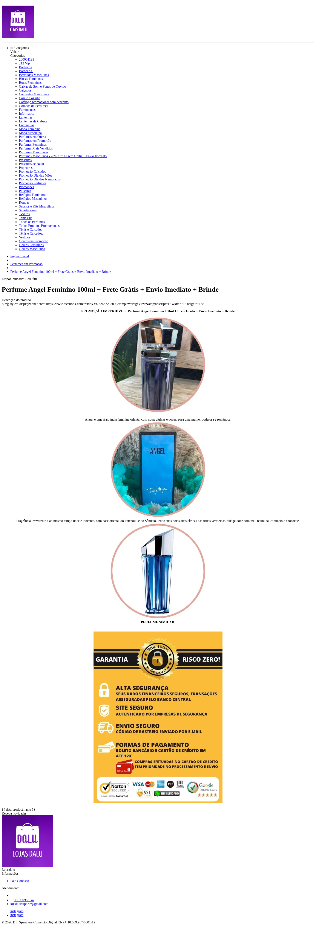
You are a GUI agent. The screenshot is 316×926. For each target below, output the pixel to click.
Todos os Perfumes (32, 222)
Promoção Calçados (32, 171)
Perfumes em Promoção (35, 140)
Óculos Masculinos (32, 249)
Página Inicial (19, 256)
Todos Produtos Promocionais (39, 225)
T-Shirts (24, 214)
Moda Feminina (29, 129)
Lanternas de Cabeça (33, 121)
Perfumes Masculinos (33, 152)
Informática (26, 113)
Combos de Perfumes (33, 106)
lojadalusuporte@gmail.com (29, 904)
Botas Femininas (30, 82)
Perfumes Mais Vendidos (36, 148)
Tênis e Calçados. (31, 233)
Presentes (25, 160)
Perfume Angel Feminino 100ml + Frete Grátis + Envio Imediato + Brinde (60, 271)
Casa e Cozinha (29, 98)
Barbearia (25, 67)
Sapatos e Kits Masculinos (37, 206)
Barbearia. (26, 71)
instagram (16, 911)
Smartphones (28, 210)
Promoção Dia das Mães (35, 175)
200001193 (26, 59)
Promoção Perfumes (32, 183)
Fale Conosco (19, 881)
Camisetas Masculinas (34, 94)
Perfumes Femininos (33, 144)
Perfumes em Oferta (32, 137)
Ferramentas (27, 109)
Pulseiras (25, 191)
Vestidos (24, 237)
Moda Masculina (30, 133)
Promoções (26, 187)
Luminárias (26, 125)
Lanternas (25, 117)
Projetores (25, 167)
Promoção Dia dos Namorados (40, 179)
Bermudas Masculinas (34, 75)
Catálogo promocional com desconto (44, 102)
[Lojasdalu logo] (18, 36)
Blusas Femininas (31, 79)
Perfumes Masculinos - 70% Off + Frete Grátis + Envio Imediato (63, 156)
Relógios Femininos (32, 195)
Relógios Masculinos (33, 198)
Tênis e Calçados (30, 229)
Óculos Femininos (31, 245)
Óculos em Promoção (33, 241)
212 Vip (24, 63)
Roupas (24, 202)
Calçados (25, 90)
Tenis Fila (25, 218)
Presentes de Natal (31, 164)
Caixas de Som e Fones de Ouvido (42, 86)
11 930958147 (24, 900)
